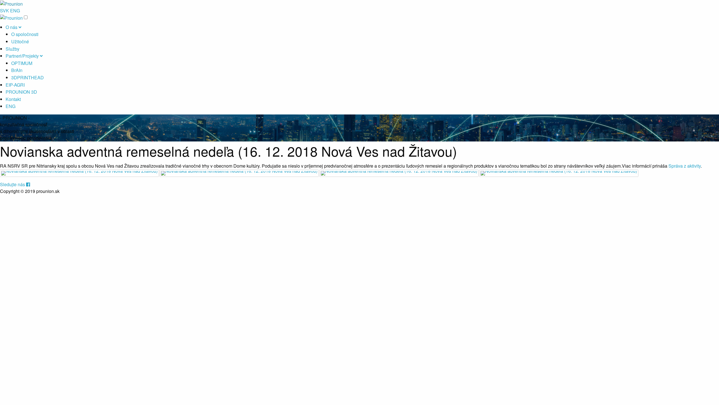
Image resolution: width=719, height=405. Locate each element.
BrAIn (16, 70)
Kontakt (13, 99)
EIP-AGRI (15, 85)
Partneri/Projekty (23, 56)
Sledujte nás (13, 184)
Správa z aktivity (684, 166)
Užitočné (20, 41)
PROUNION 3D (21, 92)
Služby (12, 49)
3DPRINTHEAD (27, 77)
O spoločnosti (24, 34)
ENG (15, 10)
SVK (4, 10)
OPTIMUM (21, 63)
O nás (12, 27)
